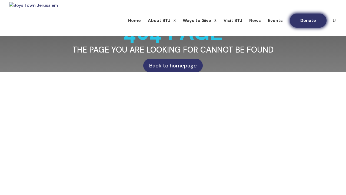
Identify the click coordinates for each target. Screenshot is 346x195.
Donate (308, 20)
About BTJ (159, 21)
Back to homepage (173, 65)
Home (134, 21)
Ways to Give (197, 21)
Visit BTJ (233, 21)
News (255, 21)
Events (275, 21)
